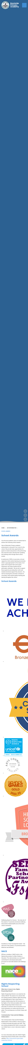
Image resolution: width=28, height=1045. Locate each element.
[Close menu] (24, 5)
